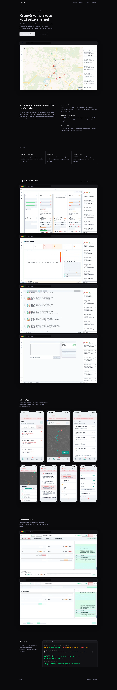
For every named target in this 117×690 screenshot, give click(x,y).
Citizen (87, 2)
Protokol (93, 2)
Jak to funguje (42, 34)
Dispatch (81, 2)
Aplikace (75, 2)
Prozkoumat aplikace (27, 34)
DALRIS (23, 2)
